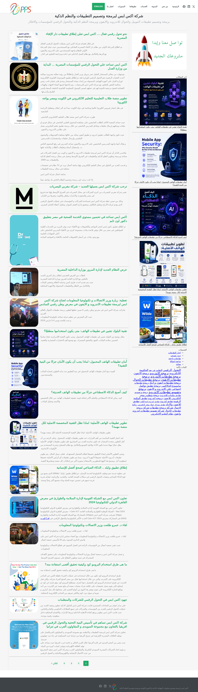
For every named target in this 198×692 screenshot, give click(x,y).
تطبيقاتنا (133, 6)
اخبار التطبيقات (174, 352)
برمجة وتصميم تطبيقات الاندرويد (159, 390)
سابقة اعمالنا (175, 361)
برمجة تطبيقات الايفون (161, 378)
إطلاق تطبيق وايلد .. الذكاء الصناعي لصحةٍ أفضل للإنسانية (92, 467)
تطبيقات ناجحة (175, 358)
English (98, 6)
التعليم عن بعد (155, 370)
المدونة (154, 6)
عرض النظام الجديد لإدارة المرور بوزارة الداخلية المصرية (92, 269)
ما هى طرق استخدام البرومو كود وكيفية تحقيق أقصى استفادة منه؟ (86, 564)
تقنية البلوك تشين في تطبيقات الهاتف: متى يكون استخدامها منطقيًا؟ (85, 331)
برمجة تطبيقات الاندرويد (165, 376)
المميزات (121, 6)
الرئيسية (175, 6)
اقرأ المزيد (44, 518)
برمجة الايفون (141, 373)
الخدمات (144, 6)
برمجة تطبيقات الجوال (146, 379)
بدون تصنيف (176, 355)
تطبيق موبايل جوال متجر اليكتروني (151, 405)
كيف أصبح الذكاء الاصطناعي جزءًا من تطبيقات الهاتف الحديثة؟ (89, 392)
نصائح (178, 364)
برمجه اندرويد (155, 398)
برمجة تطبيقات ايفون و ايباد (165, 382)
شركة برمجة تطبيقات (161, 407)
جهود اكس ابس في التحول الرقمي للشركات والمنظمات (92, 599)
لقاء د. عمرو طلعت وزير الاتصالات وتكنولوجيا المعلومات (93, 525)
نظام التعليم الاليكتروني (162, 414)
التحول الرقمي (172, 370)
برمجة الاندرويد (159, 373)
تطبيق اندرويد (166, 401)
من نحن (165, 6)
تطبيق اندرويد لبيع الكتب (150, 401)
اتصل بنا (110, 6)
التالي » (54, 663)
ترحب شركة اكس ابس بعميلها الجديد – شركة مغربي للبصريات (88, 186)
